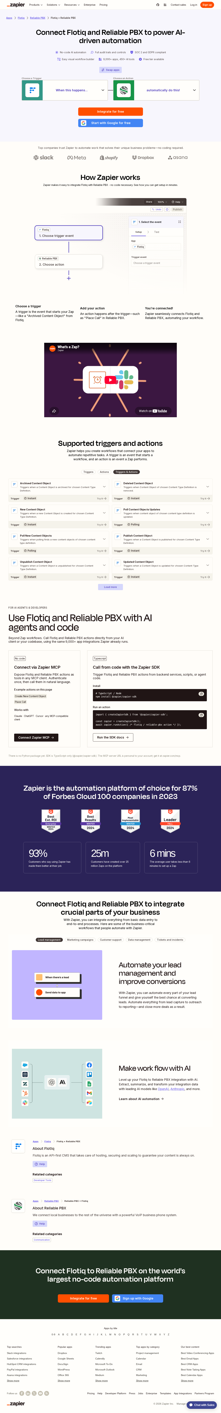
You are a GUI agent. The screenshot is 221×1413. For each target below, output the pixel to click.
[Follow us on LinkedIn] (28, 1393)
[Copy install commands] (201, 694)
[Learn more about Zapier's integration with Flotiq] (18, 1146)
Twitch (98, 1353)
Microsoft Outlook (104, 1369)
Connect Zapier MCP (33, 737)
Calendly (100, 1358)
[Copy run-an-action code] (201, 715)
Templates (165, 1393)
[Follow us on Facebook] (21, 1393)
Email (139, 1364)
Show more (13, 1380)
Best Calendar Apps (192, 1375)
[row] (44, 230)
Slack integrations (16, 1353)
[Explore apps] (165, 5)
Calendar (141, 1358)
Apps (9, 17)
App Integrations (183, 1393)
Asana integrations (17, 1375)
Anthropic (177, 1089)
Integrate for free (110, 111)
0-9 (53, 1334)
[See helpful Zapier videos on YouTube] (40, 1393)
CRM (139, 1369)
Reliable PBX (37, 17)
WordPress (64, 1369)
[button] (110, 123)
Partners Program (204, 1393)
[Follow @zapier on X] (34, 1393)
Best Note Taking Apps (193, 1369)
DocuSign (63, 1364)
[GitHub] (158, 5)
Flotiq (21, 17)
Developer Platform (115, 1393)
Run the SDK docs (110, 737)
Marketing (141, 1375)
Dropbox (62, 1353)
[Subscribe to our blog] (46, 1393)
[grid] (44, 230)
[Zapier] (16, 4)
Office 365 (63, 1375)
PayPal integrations (17, 1369)
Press (132, 1393)
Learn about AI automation (139, 1099)
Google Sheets (66, 1358)
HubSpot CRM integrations (21, 1364)
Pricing (91, 1393)
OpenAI (163, 1089)
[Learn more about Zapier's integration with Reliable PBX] (18, 1206)
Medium (99, 1375)
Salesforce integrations (19, 1358)
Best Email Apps (190, 1358)
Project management (147, 1353)
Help (42, 1164)
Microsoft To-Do (104, 1364)
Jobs (140, 1393)
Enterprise (151, 1393)
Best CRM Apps (189, 1364)
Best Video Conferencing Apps (197, 1353)
